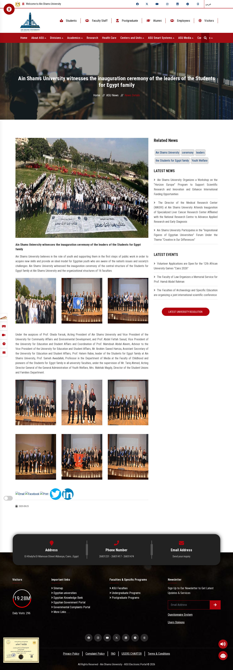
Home (23, 38)
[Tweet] (55, 493)
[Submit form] (215, 604)
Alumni (157, 20)
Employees (183, 20)
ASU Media (185, 38)
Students (71, 20)
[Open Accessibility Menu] (9, 9)
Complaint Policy (95, 653)
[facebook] (137, 4)
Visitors (209, 20)
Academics (74, 38)
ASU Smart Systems (160, 38)
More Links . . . (61, 612)
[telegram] (188, 4)
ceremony (187, 152)
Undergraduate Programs (126, 593)
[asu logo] (30, 20)
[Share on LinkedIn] (68, 493)
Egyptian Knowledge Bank (68, 597)
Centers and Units (131, 38)
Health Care (109, 38)
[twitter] (147, 4)
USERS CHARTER (132, 653)
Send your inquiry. (182, 556)
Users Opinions (176, 622)
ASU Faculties (119, 588)
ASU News (112, 95)
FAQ (113, 653)
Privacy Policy (71, 653)
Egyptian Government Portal (69, 602)
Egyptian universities (65, 593)
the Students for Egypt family (172, 160)
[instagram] (167, 4)
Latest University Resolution (185, 311)
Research (92, 38)
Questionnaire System (180, 614)
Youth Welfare (200, 160)
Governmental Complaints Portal (71, 607)
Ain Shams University (167, 152)
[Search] (205, 38)
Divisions (56, 38)
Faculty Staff (99, 20)
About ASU (38, 38)
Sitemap (58, 588)
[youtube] (157, 4)
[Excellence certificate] (21, 650)
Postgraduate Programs (125, 597)
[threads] (198, 4)
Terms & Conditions (159, 653)
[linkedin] (177, 4)
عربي (208, 4)
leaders (200, 152)
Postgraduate (129, 20)
